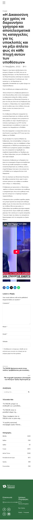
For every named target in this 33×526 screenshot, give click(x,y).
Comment (6, 303)
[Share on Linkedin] (14, 287)
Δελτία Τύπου (6, 453)
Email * (5, 334)
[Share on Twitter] (7, 287)
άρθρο (4, 444)
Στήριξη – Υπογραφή (23, 512)
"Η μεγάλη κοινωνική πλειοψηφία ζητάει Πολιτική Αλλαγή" (12, 424)
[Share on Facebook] (4, 287)
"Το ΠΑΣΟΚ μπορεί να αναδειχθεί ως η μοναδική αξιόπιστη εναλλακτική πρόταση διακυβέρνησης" (11, 405)
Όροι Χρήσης (21, 508)
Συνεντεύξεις (6, 466)
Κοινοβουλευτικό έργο (9, 457)
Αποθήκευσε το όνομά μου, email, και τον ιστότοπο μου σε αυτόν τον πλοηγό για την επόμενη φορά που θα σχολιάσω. (15, 351)
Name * (5, 326)
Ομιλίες (5, 462)
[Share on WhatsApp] (18, 287)
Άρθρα (4, 440)
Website (5, 341)
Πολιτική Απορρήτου (23, 503)
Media (5, 436)
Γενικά (5, 11)
